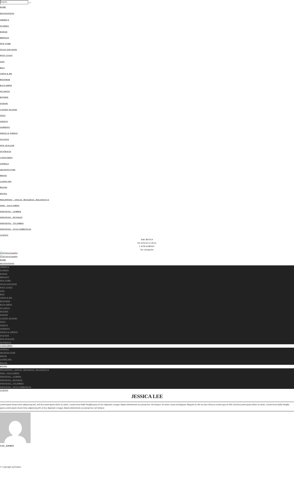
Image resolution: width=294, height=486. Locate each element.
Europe (4, 103)
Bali (2, 68)
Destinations (7, 13)
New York (5, 44)
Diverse (4, 97)
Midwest (4, 38)
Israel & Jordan (9, 133)
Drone (3, 176)
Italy (3, 115)
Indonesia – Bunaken (11, 217)
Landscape (6, 181)
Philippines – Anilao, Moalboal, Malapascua (24, 200)
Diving (3, 194)
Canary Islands (8, 110)
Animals (4, 164)
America (4, 20)
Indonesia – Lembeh (10, 212)
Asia (2, 62)
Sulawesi (5, 91)
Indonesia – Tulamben (12, 223)
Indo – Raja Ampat (9, 206)
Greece (4, 121)
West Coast (6, 55)
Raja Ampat (6, 85)
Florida (4, 26)
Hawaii (3, 32)
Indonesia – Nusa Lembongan (15, 229)
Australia (5, 151)
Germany (5, 127)
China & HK (6, 74)
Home (3, 7)
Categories (6, 158)
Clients (4, 235)
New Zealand (7, 145)
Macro (3, 187)
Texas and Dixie (8, 50)
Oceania (4, 139)
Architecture (7, 170)
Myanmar (5, 80)
